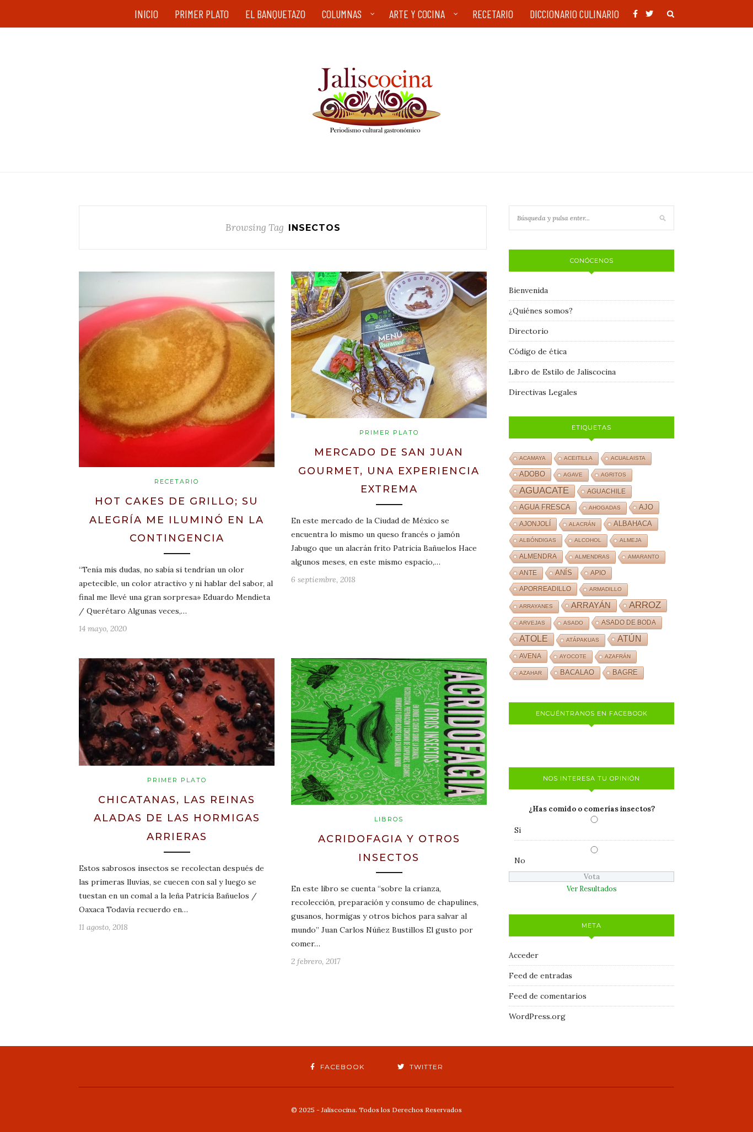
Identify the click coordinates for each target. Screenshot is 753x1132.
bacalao (577, 672)
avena (530, 656)
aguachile (606, 491)
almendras (592, 557)
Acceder (524, 955)
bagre (625, 672)
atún (629, 638)
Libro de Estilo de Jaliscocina (562, 372)
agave (573, 475)
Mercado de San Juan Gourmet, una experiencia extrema (389, 470)
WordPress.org (537, 1016)
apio (598, 573)
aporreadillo (545, 589)
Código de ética (538, 351)
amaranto (643, 557)
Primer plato (389, 432)
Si (517, 830)
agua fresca (545, 507)
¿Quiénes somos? (541, 311)
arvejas (532, 623)
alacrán (582, 524)
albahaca (633, 523)
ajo (646, 507)
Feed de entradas (540, 976)
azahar (530, 673)
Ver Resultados (592, 888)
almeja (631, 540)
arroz (645, 605)
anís (563, 573)
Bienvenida (528, 290)
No (519, 860)
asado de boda (628, 622)
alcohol (587, 540)
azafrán (618, 656)
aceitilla (578, 458)
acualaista (628, 458)
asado (573, 623)
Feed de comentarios (548, 996)
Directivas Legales (543, 392)
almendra (538, 556)
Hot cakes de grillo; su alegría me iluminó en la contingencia (176, 519)
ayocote (573, 656)
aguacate (544, 490)
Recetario (176, 481)
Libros (389, 819)
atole (533, 638)
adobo (532, 474)
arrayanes (536, 606)
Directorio (528, 331)
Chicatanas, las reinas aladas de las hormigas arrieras (177, 818)
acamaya (532, 458)
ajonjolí (535, 524)
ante (528, 573)
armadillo (605, 589)
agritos (613, 475)
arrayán (591, 605)
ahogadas (605, 508)
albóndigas (537, 540)
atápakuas (582, 640)
